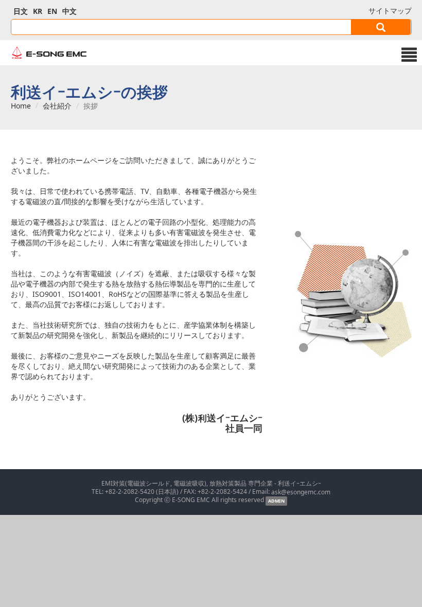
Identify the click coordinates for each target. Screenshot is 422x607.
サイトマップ (390, 10)
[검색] (381, 27)
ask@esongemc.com (300, 491)
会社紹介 (57, 106)
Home (21, 106)
